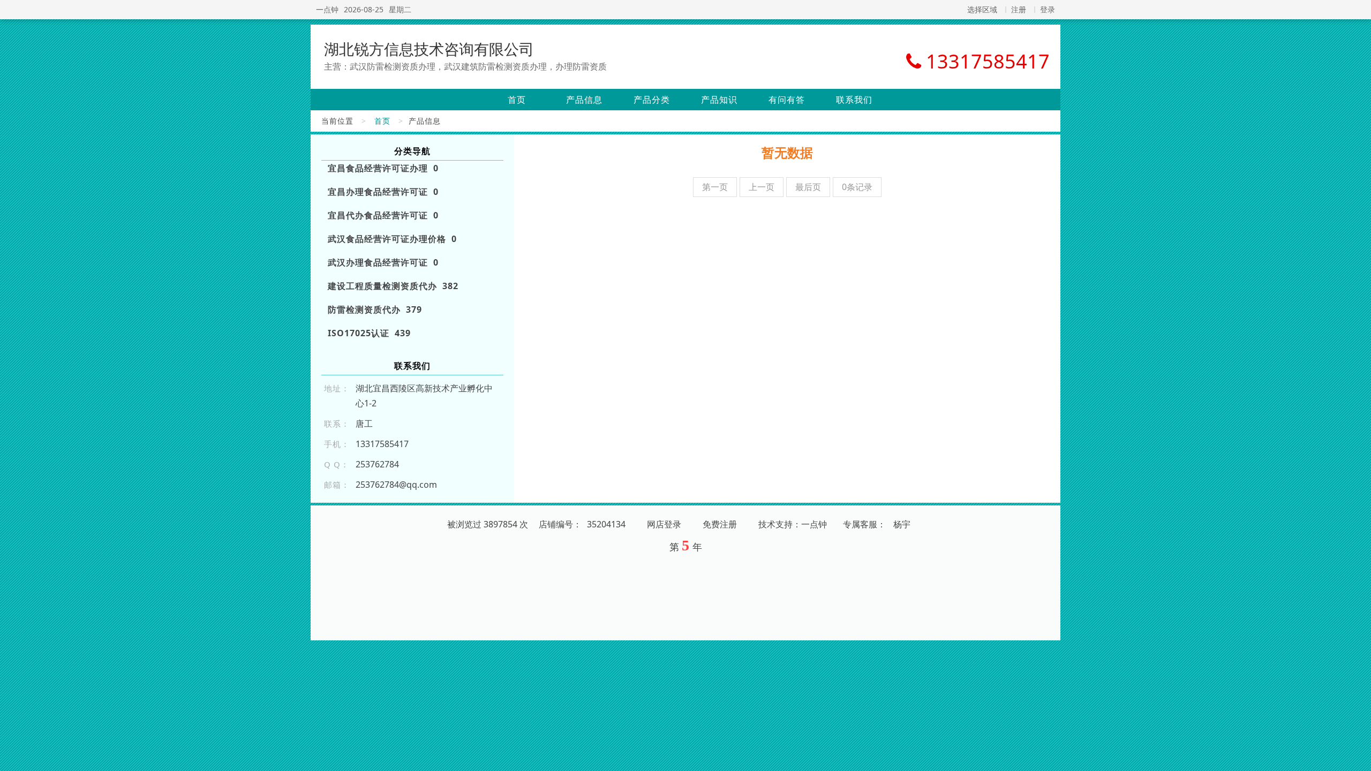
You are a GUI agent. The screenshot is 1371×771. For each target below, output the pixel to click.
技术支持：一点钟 (792, 524)
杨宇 (901, 524)
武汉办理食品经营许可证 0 (383, 262)
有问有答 (787, 99)
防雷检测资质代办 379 (375, 309)
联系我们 (854, 99)
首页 (517, 99)
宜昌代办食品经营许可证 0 (383, 215)
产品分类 (652, 99)
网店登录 (664, 524)
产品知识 (719, 99)
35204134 (606, 524)
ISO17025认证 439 (369, 333)
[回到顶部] (1357, 756)
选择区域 (982, 9)
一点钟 (327, 9)
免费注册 (720, 524)
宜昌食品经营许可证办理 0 (383, 168)
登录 (1047, 9)
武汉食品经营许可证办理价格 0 (392, 239)
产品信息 (584, 99)
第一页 (715, 187)
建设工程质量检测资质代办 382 (393, 286)
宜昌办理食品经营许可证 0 (383, 192)
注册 (1018, 9)
